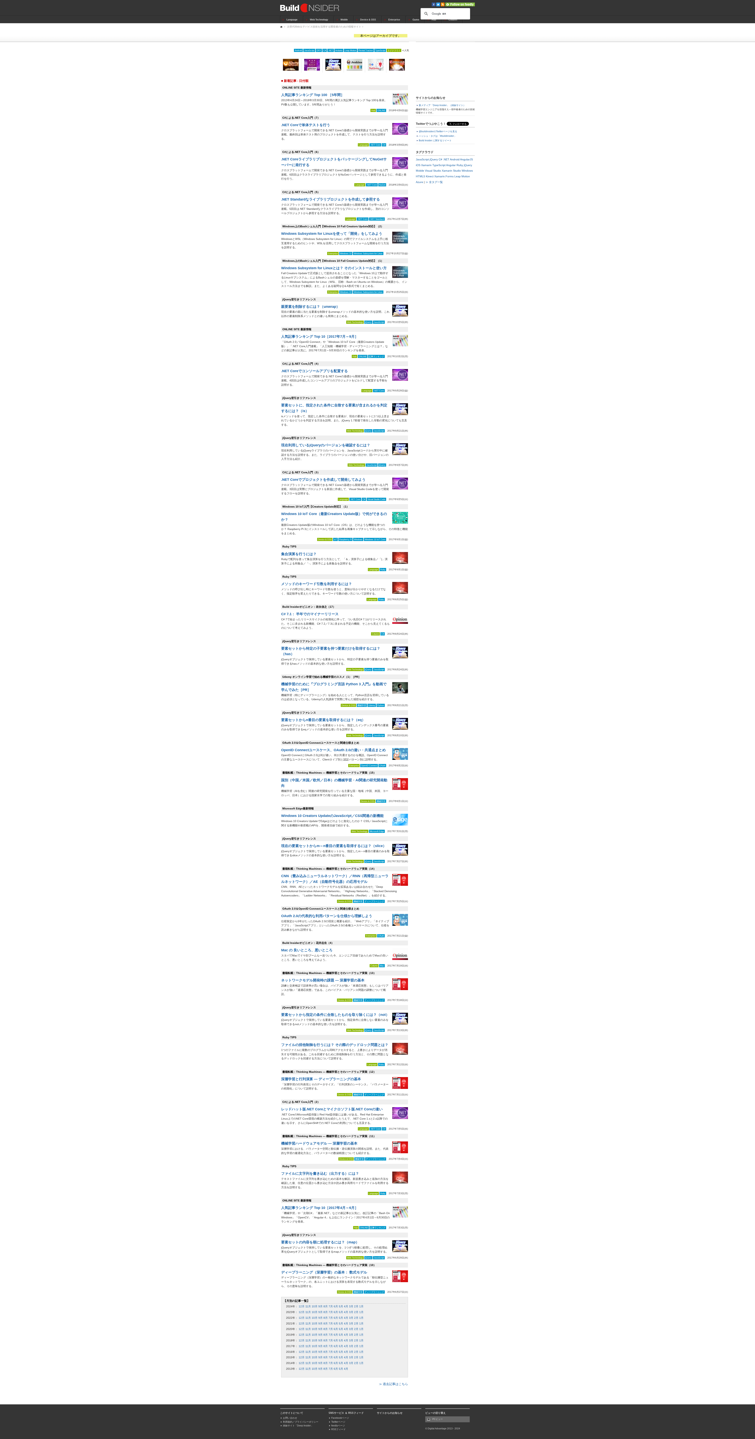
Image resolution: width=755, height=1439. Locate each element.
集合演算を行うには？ (299, 554)
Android (298, 50)
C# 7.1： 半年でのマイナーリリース (310, 614)
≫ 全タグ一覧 (434, 182)
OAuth (382, 765)
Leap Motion (350, 50)
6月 (336, 1306)
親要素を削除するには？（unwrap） (310, 307)
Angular (451, 165)
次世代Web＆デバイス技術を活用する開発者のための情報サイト (324, 26)
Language (291, 19)
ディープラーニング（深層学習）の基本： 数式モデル (324, 1272)
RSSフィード (338, 1429)
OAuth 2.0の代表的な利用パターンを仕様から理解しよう (326, 916)
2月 (356, 1306)
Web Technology (319, 19)
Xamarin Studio (451, 170)
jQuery (368, 322)
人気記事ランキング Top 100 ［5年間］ (312, 95)
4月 (346, 1306)
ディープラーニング (374, 901)
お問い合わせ (290, 1418)
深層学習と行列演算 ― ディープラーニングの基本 (321, 1079)
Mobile (344, 19)
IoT (335, 539)
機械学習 (361, 705)
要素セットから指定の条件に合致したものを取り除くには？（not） (335, 1015)
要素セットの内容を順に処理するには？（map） (320, 1242)
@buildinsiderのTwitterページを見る (438, 131)
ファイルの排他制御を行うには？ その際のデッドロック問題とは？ (334, 1045)
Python (380, 705)
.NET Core (375, 145)
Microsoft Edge (377, 831)
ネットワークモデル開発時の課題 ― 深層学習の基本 (323, 980)
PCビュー (437, 1419)
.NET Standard (377, 219)
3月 (351, 1306)
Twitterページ (338, 1422)
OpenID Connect (369, 765)
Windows (358, 539)
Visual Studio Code (376, 499)
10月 (315, 1306)
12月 (302, 1306)
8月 (325, 1306)
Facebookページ (340, 1418)
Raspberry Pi (345, 539)
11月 (308, 1306)
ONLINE (381, 110)
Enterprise (394, 19)
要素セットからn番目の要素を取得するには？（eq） (323, 720)
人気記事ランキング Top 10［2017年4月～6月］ (319, 1208)
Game (415, 19)
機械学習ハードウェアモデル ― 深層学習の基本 (319, 1143)
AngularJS (466, 159)
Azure (419, 182)
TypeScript (380, 50)
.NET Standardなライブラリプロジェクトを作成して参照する (330, 199)
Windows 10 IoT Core (375, 539)
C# (324, 50)
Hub (434, 19)
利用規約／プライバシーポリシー (300, 1422)
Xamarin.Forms (444, 176)
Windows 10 (346, 253)
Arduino (339, 50)
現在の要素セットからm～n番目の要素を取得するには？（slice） (333, 846)
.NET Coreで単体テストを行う (305, 125)
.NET (330, 50)
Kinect (430, 176)
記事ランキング (376, 356)
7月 (331, 1306)
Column (452, 19)
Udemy (371, 705)
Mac (382, 966)
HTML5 (420, 176)
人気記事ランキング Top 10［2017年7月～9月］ (319, 336)
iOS (418, 165)
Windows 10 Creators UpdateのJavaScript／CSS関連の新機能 (332, 816)
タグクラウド (394, 50)
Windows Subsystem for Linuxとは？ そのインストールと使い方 (334, 268)
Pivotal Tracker (365, 50)
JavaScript (309, 50)
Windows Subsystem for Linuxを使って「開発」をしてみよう (331, 234)
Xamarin (426, 165)
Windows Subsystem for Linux (368, 253)
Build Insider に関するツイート (435, 140)
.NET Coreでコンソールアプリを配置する (314, 371)
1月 (361, 1306)
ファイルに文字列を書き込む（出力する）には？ (320, 1173)
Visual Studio (433, 170)
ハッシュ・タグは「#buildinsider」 (437, 136)
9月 (320, 1306)
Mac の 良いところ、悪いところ (306, 950)
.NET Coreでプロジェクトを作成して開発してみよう (323, 480)
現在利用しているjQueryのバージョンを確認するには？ (325, 445)
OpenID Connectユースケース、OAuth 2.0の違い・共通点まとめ (333, 750)
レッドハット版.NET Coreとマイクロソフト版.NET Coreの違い (332, 1109)
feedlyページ (338, 1425)
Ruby (382, 569)
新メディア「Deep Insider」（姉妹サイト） (442, 105)
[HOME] (281, 26)
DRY (319, 50)
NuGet (382, 185)
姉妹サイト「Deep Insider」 (298, 1425)
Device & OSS (368, 19)
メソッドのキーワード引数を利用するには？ (316, 584)
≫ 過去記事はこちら (393, 1384)
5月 (341, 1306)
